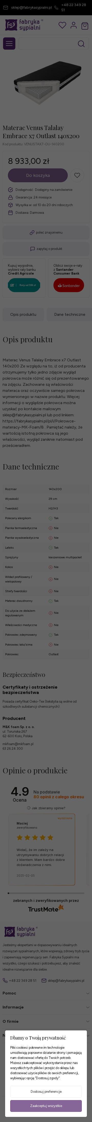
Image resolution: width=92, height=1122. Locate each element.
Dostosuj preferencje (46, 1091)
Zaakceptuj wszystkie (46, 1106)
